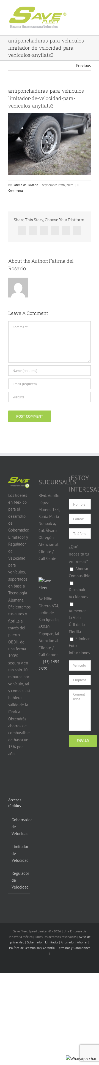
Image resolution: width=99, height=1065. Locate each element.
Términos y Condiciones (73, 948)
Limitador (51, 942)
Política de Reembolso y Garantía (32, 948)
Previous (83, 65)
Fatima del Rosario (25, 185)
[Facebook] (11, 775)
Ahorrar (82, 942)
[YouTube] (22, 775)
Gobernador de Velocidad (20, 826)
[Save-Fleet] (49, 580)
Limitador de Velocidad (20, 853)
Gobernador (35, 942)
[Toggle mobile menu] (83, 13)
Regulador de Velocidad (20, 880)
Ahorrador (68, 942)
